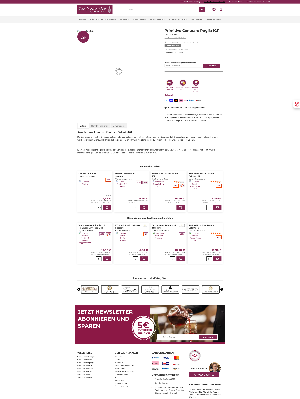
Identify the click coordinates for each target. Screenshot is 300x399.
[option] (90, 289)
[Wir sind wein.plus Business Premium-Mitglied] (195, 360)
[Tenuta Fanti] (110, 293)
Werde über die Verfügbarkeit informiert (180, 62)
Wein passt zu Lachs (85, 368)
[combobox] (165, 9)
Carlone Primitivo (87, 174)
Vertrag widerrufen (121, 386)
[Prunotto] (130, 293)
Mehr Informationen (99, 126)
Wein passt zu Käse (84, 371)
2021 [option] (175, 186)
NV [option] (146, 234)
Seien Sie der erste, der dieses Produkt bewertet (183, 42)
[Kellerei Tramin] (150, 293)
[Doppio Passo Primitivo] (190, 293)
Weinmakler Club (121, 383)
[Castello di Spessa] (170, 293)
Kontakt (117, 360)
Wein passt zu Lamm (85, 374)
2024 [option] (218, 186)
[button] (214, 9)
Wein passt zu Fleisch (85, 377)
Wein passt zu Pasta (84, 360)
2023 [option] (139, 182)
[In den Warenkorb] (107, 207)
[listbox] (105, 179)
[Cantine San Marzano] (211, 293)
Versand (187, 49)
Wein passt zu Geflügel (85, 357)
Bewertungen (118, 126)
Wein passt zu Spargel (85, 363)
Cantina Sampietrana (175, 37)
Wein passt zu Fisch (84, 366)
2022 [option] (108, 180)
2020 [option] (182, 234)
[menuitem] (82, 19)
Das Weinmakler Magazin (124, 366)
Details (83, 126)
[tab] (83, 125)
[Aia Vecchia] (90, 293)
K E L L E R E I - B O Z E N (198, 2)
